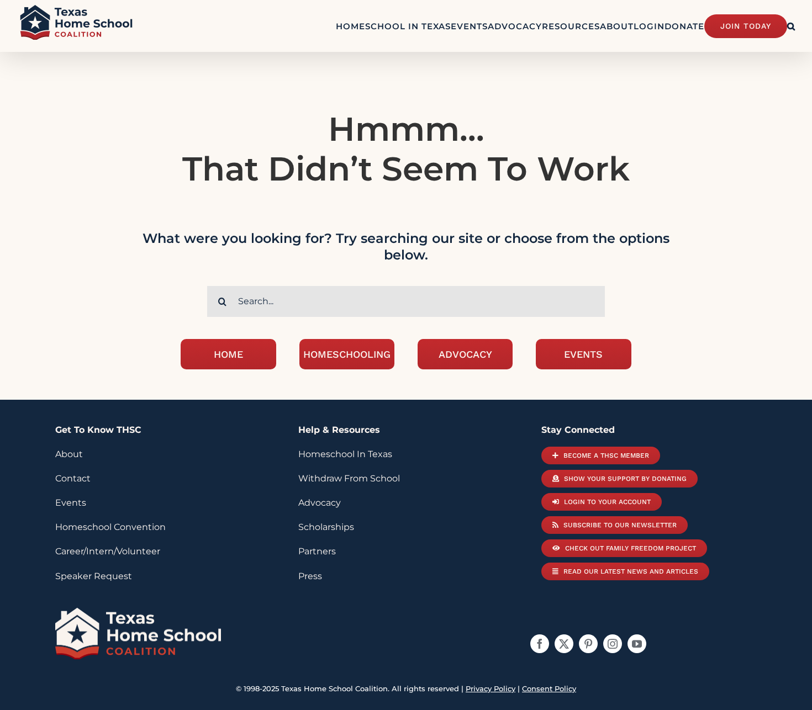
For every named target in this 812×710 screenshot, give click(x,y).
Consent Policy (549, 688)
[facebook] (539, 643)
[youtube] (637, 643)
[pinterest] (588, 643)
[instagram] (612, 643)
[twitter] (564, 643)
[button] (791, 26)
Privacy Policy (490, 688)
